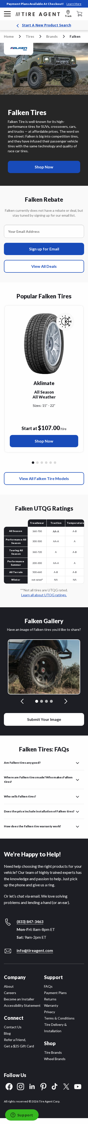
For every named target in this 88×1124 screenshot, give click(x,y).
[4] (50, 462)
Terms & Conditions (59, 1018)
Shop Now (44, 441)
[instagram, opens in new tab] (20, 1086)
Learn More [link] (73, 3)
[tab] (36, 701)
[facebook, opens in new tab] (9, 1086)
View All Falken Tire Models (44, 478)
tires (30, 36)
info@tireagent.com (35, 950)
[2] (42, 462)
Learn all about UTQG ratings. (44, 595)
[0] (33, 462)
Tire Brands (53, 1052)
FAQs (48, 986)
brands (52, 36)
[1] (37, 462)
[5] (55, 462)
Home (9, 36)
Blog (7, 1033)
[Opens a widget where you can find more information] (22, 1115)
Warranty (51, 1005)
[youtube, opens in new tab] (78, 1086)
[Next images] (65, 701)
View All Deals (44, 266)
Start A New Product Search (46, 25)
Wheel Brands (55, 1059)
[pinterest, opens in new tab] (43, 1086)
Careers (10, 993)
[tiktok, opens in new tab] (55, 1086)
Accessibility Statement (22, 1005)
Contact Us (13, 1027)
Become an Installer (19, 999)
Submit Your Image (44, 719)
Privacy (49, 1012)
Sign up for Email (44, 248)
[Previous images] (22, 701)
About (9, 986)
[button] (44, 761)
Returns (50, 999)
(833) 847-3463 (30, 921)
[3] (46, 462)
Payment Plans (55, 993)
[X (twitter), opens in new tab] (66, 1086)
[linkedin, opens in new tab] (32, 1086)
